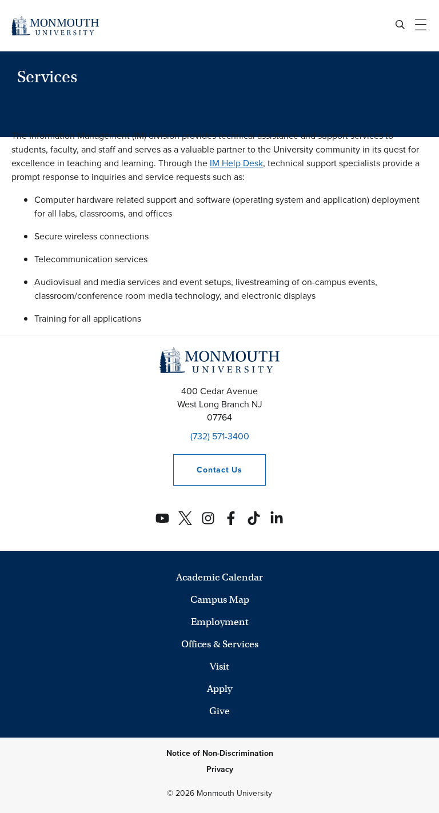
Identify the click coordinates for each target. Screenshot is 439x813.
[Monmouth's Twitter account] (185, 518)
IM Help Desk (236, 163)
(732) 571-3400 (219, 436)
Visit (219, 666)
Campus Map (219, 600)
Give (219, 711)
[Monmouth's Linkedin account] (277, 518)
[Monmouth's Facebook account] (231, 518)
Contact (207, 470)
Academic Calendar (219, 577)
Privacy (219, 769)
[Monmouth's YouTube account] (162, 518)
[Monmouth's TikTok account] (254, 518)
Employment (220, 622)
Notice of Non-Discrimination (219, 753)
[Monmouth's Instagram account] (208, 518)
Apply (219, 689)
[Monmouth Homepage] (55, 25)
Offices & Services (219, 644)
